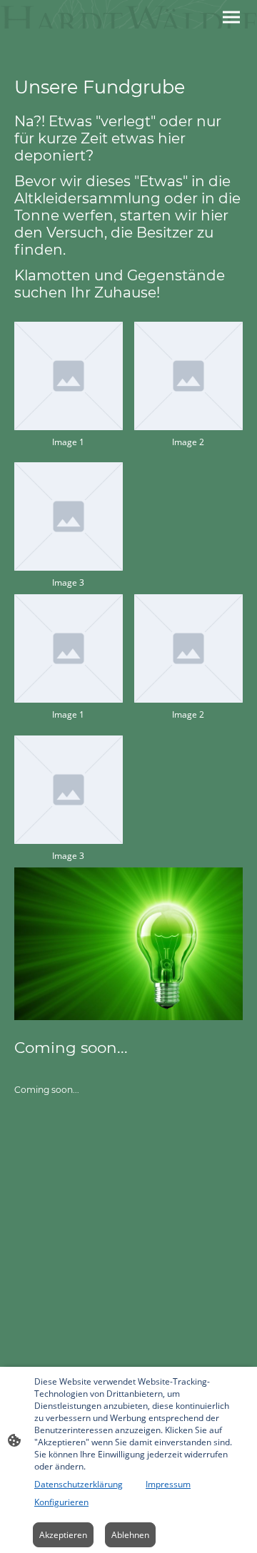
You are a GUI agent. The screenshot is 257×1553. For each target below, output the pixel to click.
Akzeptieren (63, 1535)
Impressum (168, 1484)
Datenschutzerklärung (78, 1484)
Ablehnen (130, 1535)
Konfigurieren (61, 1502)
